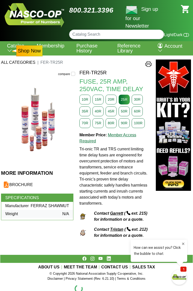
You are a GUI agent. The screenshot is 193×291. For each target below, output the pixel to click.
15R (98, 99)
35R (85, 111)
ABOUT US (49, 267)
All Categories (18, 62)
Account (172, 46)
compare (64, 74)
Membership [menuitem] (50, 45)
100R (138, 123)
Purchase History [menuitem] (87, 48)
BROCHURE (21, 185)
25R (124, 99)
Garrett (116, 213)
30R (137, 99)
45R (111, 111)
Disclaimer (55, 278)
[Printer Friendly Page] (148, 65)
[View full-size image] (38, 120)
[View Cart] (185, 9)
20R (111, 99)
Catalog (15, 45)
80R (111, 123)
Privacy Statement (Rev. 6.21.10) (90, 278)
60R (137, 111)
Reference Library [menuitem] (128, 48)
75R (98, 123)
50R (124, 111)
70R (85, 123)
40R (98, 111)
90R (124, 123)
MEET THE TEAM (80, 267)
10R (85, 99)
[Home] (34, 5)
